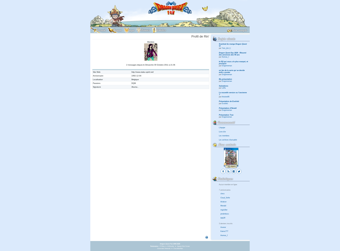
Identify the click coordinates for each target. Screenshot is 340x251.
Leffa (224, 88)
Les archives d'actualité (228, 140)
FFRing (162, 246)
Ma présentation (225, 79)
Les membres (224, 136)
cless (222, 194)
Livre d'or (222, 132)
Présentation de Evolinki (229, 101)
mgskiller (223, 210)
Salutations (223, 86)
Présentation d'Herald (228, 108)
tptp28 (222, 218)
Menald (223, 206)
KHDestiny (170, 246)
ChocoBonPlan (178, 248)
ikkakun (223, 202)
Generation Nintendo (164, 248)
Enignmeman (227, 66)
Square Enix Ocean (183, 246)
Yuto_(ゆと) (226, 48)
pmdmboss (224, 214)
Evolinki (225, 103)
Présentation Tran (226, 115)
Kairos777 (224, 231)
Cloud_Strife (225, 198)
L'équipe (222, 128)
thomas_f (225, 57)
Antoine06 (225, 97)
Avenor (223, 227)
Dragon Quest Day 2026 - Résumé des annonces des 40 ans (232, 54)
